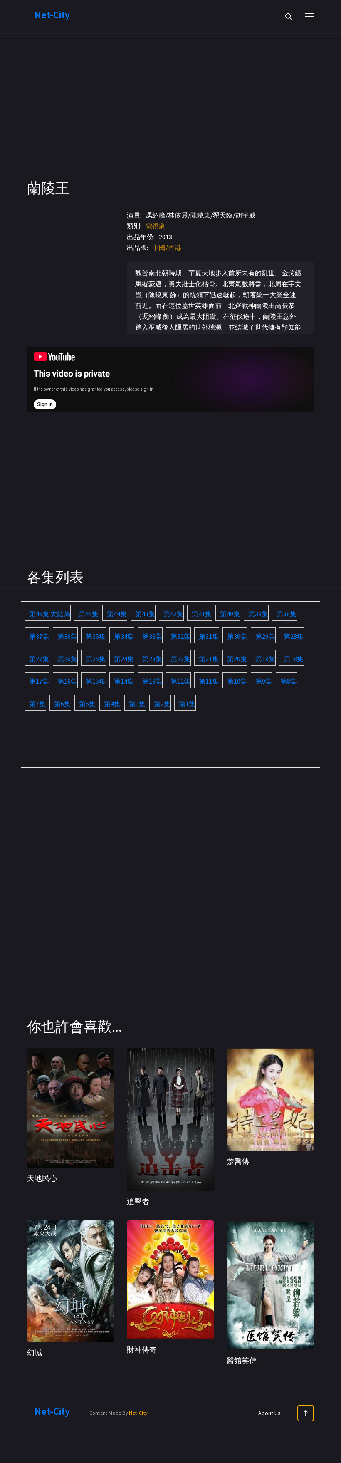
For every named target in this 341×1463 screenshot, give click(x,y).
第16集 (67, 681)
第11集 (209, 681)
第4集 (112, 703)
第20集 (237, 659)
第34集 (124, 636)
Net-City (138, 1413)
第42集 (173, 614)
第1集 (187, 703)
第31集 (209, 636)
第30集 (237, 636)
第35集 (96, 636)
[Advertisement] (170, 120)
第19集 (265, 659)
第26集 (67, 659)
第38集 (287, 614)
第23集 (152, 659)
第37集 (39, 636)
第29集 (265, 636)
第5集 (87, 703)
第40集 (230, 614)
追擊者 (138, 1201)
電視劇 (156, 226)
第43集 (145, 614)
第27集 (39, 659)
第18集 (294, 659)
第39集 (258, 614)
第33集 (152, 636)
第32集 (180, 636)
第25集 (96, 659)
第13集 (152, 681)
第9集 (263, 681)
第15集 (96, 681)
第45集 (89, 614)
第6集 (62, 703)
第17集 (39, 681)
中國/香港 (166, 247)
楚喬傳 (238, 1161)
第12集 (180, 681)
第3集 (137, 703)
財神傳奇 (142, 1349)
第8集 (288, 681)
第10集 (237, 681)
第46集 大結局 (49, 614)
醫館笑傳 (242, 1360)
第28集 (294, 636)
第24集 (124, 659)
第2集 (162, 703)
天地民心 (42, 1178)
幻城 (34, 1352)
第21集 (209, 659)
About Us (269, 1413)
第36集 (67, 636)
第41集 (202, 614)
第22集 (180, 659)
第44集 (117, 614)
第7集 (37, 703)
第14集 (124, 681)
